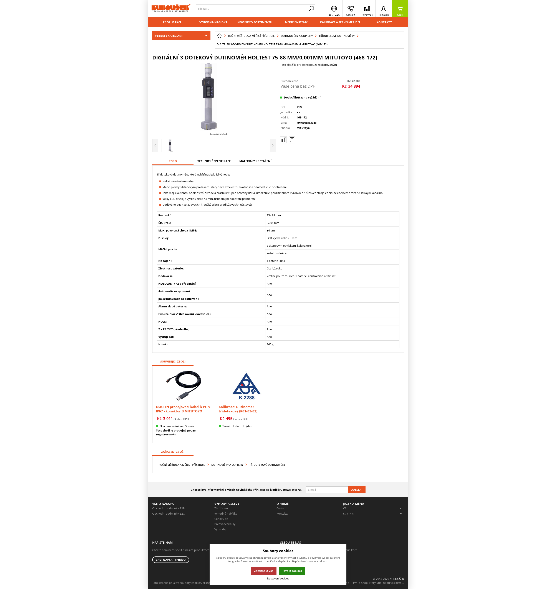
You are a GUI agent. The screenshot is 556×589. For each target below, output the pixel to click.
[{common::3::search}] (311, 8)
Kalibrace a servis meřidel (340, 22)
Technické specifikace (214, 161)
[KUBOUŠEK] (171, 8)
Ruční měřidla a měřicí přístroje (182, 465)
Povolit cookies (292, 571)
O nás (280, 508)
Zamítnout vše (263, 571)
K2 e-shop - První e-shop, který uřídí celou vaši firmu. (370, 583)
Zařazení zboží (172, 452)
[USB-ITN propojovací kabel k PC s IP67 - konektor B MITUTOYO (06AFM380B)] (184, 385)
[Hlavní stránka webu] (219, 35)
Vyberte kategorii (168, 36)
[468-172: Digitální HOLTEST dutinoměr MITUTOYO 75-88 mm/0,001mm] (214, 99)
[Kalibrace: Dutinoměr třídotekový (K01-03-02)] (246, 385)
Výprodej (220, 529)
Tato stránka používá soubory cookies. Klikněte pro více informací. (194, 583)
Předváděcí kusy (224, 524)
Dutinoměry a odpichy (227, 465)
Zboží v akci (172, 22)
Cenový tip (221, 519)
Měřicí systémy (296, 22)
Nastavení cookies (278, 578)
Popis (173, 161)
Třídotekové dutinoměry (267, 465)
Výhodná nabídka (213, 22)
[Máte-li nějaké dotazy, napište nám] (292, 139)
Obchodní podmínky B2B (168, 508)
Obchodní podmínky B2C (168, 513)
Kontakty (384, 22)
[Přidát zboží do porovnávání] (283, 139)
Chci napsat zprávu (171, 560)
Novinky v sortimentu (254, 22)
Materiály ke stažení (255, 161)
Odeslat (357, 490)
